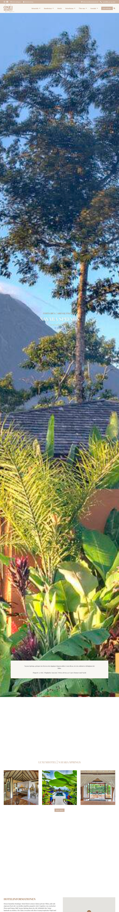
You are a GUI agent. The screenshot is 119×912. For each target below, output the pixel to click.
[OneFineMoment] (9, 8)
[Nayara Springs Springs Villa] (21, 787)
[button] (39, 8)
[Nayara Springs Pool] (98, 787)
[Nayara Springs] (59, 787)
